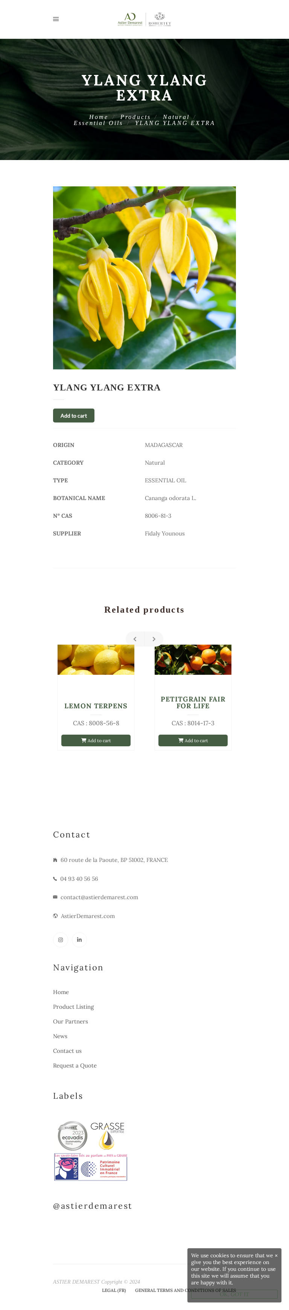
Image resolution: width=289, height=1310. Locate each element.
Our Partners (70, 1021)
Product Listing (73, 1006)
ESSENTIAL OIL (165, 480)
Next (153, 639)
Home (99, 117)
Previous (135, 639)
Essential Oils (98, 123)
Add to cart (74, 415)
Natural (176, 117)
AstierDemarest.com (88, 916)
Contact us (67, 1050)
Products (135, 117)
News (60, 1036)
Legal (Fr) (114, 1290)
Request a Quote (75, 1065)
